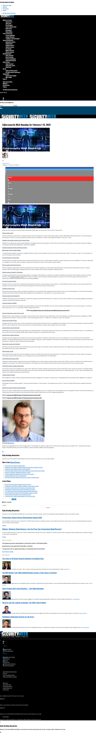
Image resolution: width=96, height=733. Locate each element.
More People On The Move (7, 552)
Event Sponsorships (7, 685)
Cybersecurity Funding (11, 75)
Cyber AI (5, 79)
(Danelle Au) (67, 569)
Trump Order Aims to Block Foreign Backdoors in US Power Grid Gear (20, 496)
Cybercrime (8, 23)
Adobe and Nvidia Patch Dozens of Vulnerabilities (15, 476)
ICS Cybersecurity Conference (9, 13)
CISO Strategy (6, 62)
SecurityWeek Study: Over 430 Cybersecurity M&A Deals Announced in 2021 (49, 310)
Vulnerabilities (9, 32)
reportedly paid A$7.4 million (17, 277)
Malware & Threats (7, 20)
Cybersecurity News (7, 5)
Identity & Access (10, 47)
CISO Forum (8, 67)
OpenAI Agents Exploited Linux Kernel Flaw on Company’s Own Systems (20, 489)
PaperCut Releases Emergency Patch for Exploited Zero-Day (18, 494)
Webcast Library (6, 659)
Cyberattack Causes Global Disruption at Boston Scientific (17, 469)
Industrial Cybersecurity (11, 70)
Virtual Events (6, 9)
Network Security (10, 52)
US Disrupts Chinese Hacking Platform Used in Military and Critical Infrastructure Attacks (25, 471)
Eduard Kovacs (5, 163)
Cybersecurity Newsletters (8, 665)
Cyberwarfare (9, 22)
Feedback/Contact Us (7, 688)
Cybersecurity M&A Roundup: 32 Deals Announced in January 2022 (23, 395)
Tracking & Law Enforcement (12, 38)
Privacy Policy (6, 690)
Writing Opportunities (7, 686)
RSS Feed (5, 673)
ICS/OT (4, 69)
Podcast (4, 10)
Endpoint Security (10, 45)
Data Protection (9, 57)
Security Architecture (8, 40)
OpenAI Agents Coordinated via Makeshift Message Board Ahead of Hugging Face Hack (24, 467)
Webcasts (5, 7)
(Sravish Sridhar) (83, 613)
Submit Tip (2, 699)
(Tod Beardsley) (76, 599)
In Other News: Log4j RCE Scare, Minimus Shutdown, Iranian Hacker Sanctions (22, 486)
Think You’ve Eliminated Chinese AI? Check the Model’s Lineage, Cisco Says (21, 493)
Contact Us (2, 708)
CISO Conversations (10, 65)
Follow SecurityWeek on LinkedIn (10, 677)
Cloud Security (9, 44)
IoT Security (8, 49)
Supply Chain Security (11, 60)
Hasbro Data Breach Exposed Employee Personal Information (18, 484)
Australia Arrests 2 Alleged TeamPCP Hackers (15, 466)
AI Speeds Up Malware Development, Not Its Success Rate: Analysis (19, 474)
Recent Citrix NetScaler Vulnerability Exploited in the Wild (17, 472)
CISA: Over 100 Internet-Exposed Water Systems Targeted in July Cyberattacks (22, 477)
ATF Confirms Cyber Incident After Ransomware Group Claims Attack (20, 488)
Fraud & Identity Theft (11, 27)
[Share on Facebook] (49, 168)
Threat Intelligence (10, 35)
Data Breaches (9, 25)
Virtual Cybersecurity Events (9, 657)
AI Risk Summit (6, 662)
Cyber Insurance (9, 55)
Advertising (5, 683)
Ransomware (9, 30)
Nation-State (9, 28)
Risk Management (7, 54)
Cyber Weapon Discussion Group (10, 672)
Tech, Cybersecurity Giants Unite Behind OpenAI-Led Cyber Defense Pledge (21, 491)
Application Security (10, 42)
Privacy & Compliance (11, 59)
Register (4, 525)
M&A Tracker (9, 77)
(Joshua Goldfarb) (85, 627)
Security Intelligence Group (9, 675)
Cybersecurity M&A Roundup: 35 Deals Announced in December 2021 (24, 398)
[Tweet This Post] (49, 169)
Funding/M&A (6, 74)
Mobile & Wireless (10, 50)
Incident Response (10, 37)
